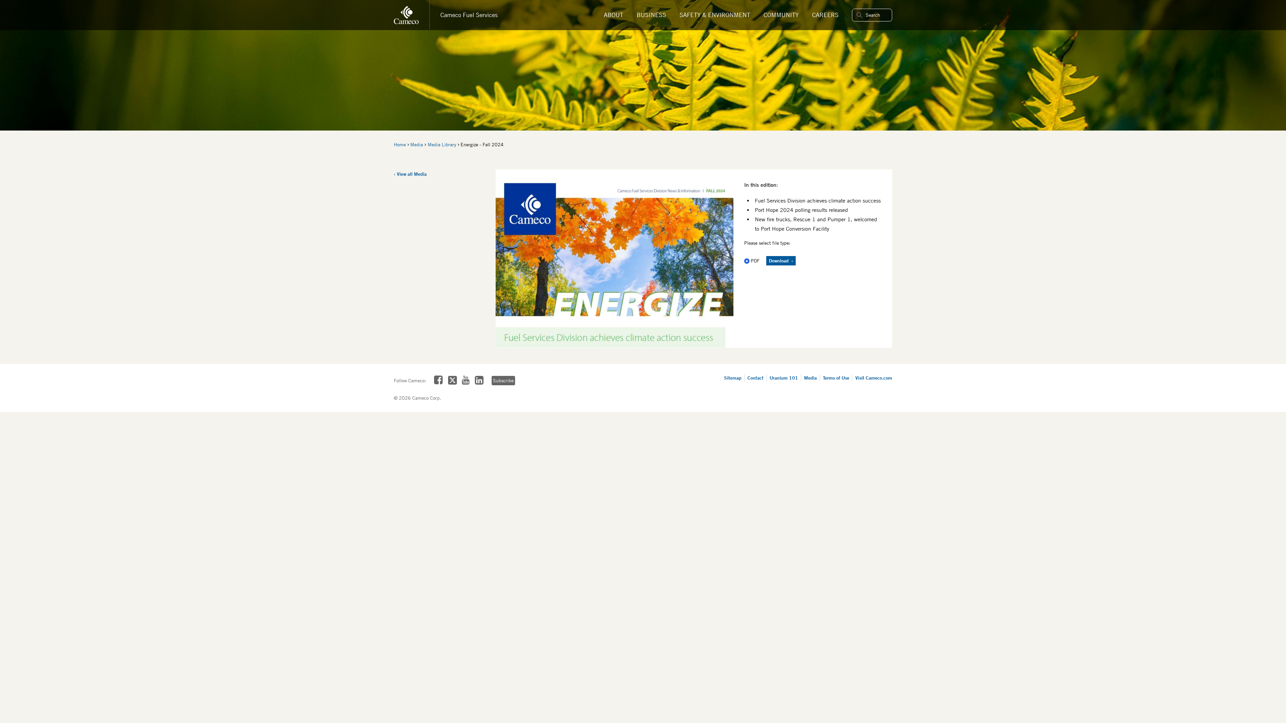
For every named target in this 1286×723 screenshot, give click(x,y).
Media (416, 144)
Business (651, 14)
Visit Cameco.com (873, 378)
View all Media (412, 174)
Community (781, 14)
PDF (755, 260)
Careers (825, 14)
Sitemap (732, 378)
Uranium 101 (784, 378)
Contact (755, 378)
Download (779, 260)
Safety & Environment (715, 14)
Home (400, 144)
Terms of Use (836, 378)
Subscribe (503, 380)
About (613, 14)
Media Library (442, 144)
